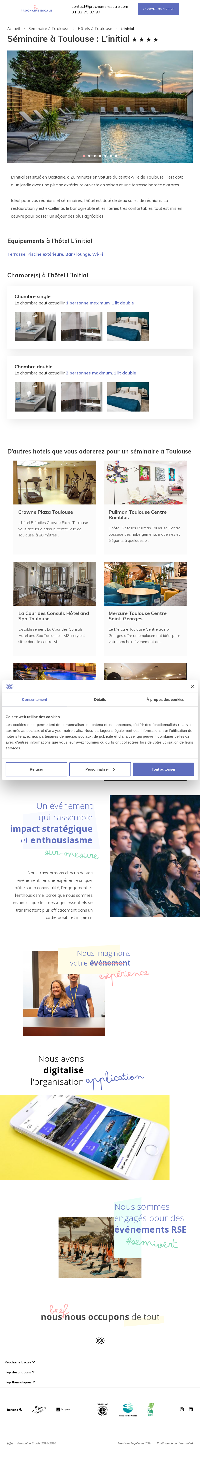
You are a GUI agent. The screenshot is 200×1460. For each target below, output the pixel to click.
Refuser (36, 769)
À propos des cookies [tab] (165, 699)
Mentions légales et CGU (134, 1443)
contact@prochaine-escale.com (99, 6)
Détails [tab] (100, 699)
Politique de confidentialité (175, 1443)
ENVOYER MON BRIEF (158, 8)
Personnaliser (97, 769)
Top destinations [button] (18, 1372)
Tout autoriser (164, 769)
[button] (84, 156)
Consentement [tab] (34, 699)
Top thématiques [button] (19, 1382)
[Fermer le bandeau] (192, 686)
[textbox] (100, 196)
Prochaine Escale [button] (18, 1362)
